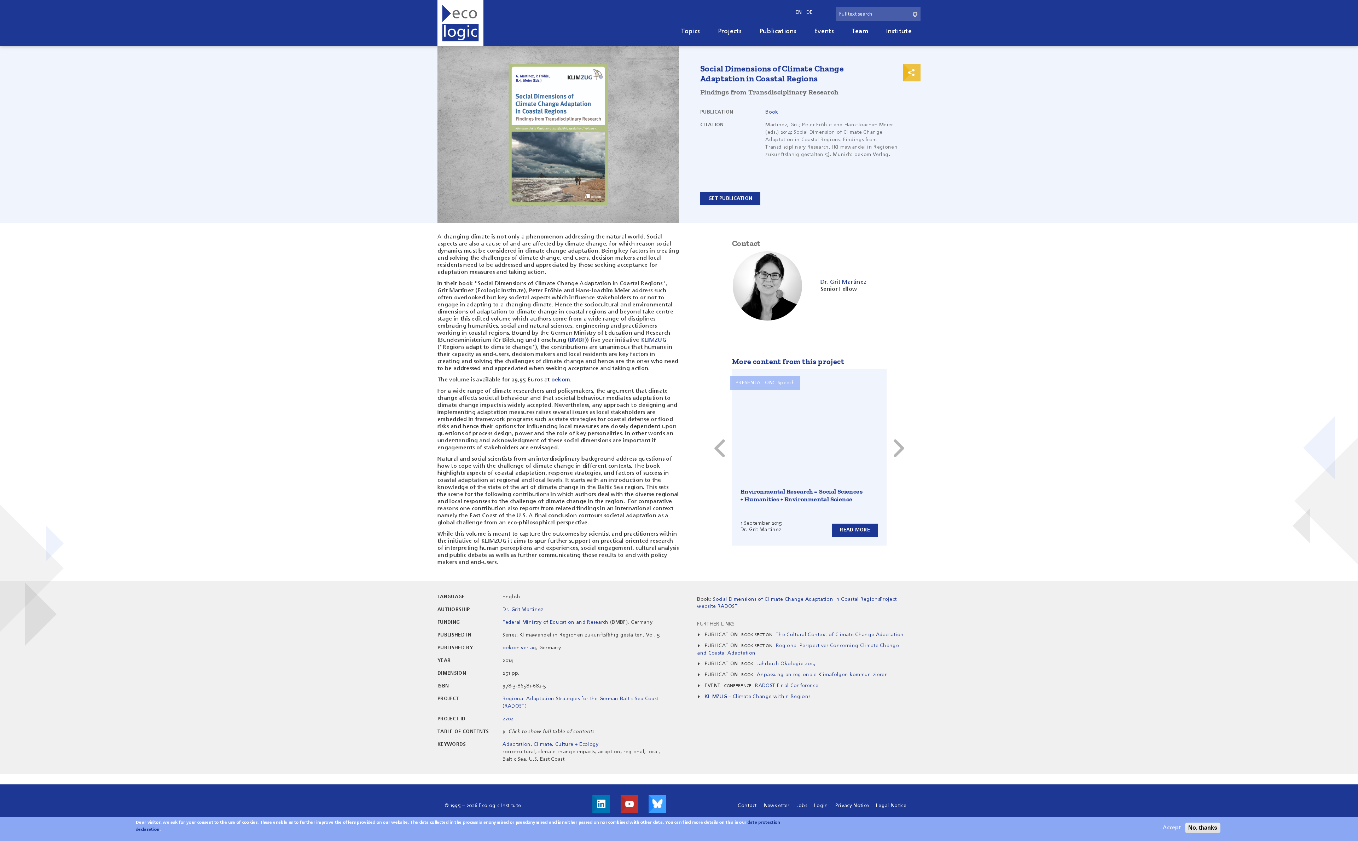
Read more (855, 530)
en (798, 12)
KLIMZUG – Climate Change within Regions (757, 696)
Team (860, 31)
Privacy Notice (852, 805)
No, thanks (1202, 828)
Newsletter (777, 805)
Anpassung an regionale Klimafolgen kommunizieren (822, 674)
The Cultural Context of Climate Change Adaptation (840, 634)
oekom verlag (519, 647)
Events (824, 31)
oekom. (561, 380)
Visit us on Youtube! (629, 804)
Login (821, 805)
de (809, 12)
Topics (690, 31)
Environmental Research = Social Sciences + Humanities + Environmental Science (802, 495)
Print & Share (912, 72)
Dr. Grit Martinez (523, 609)
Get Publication (730, 198)
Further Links (716, 624)
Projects (730, 31)
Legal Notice (891, 805)
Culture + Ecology (576, 744)
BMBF (577, 340)
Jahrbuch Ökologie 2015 (786, 663)
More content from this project (788, 361)
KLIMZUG (654, 340)
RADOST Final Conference (786, 685)
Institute (899, 31)
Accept (1172, 828)
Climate (543, 744)
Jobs (802, 805)
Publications (777, 31)
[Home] (460, 23)
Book (771, 112)
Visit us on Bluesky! (657, 804)
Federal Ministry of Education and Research (555, 622)
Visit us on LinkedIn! (601, 804)
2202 (508, 718)
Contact (747, 805)
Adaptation (516, 744)
